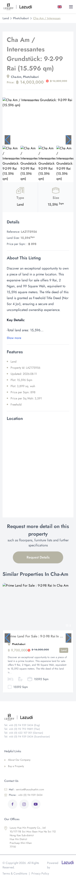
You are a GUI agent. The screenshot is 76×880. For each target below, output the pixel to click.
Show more (14, 338)
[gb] (60, 6)
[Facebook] (12, 804)
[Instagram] (24, 804)
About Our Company (19, 760)
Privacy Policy (40, 873)
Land (6, 18)
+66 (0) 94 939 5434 (25, 795)
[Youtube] (36, 804)
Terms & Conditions (15, 873)
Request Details (38, 557)
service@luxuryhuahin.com (26, 789)
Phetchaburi (21, 18)
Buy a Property (16, 766)
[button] (7, 139)
